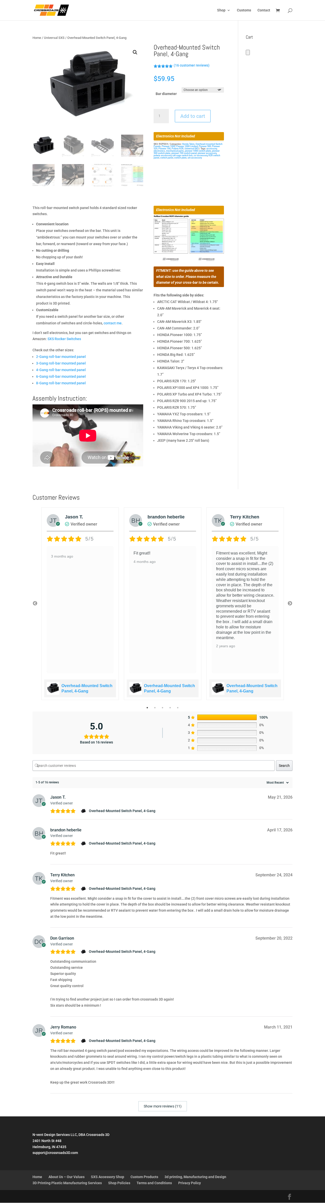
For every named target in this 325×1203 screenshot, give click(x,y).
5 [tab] (177, 707)
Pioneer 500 (205, 146)
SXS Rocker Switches (64, 339)
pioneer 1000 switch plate (198, 151)
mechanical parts (175, 151)
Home (36, 38)
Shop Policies (119, 1183)
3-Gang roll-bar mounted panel (61, 363)
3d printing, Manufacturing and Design (195, 1177)
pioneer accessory (207, 153)
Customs (244, 10)
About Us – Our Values (66, 1177)
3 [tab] (162, 707)
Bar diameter (166, 94)
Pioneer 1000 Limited (187, 146)
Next (289, 603)
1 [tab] (147, 707)
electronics (159, 151)
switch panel (166, 157)
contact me (113, 323)
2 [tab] (154, 707)
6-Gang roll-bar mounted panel (61, 376)
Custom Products (144, 1177)
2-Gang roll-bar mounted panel (61, 357)
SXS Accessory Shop (107, 1177)
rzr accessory (200, 155)
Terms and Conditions (154, 1183)
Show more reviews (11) (163, 1106)
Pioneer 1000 (168, 146)
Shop (221, 10)
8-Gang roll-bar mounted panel (61, 383)
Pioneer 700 (164, 148)
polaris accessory (162, 155)
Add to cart (192, 116)
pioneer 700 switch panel (184, 153)
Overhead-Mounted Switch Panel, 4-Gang (122, 811)
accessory (211, 148)
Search (284, 766)
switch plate (180, 157)
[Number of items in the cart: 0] (248, 52)
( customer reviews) (191, 65)
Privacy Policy (189, 1183)
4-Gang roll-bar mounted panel (61, 370)
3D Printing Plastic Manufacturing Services (67, 1183)
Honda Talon (188, 144)
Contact (263, 10)
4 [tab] (170, 707)
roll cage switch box (182, 155)
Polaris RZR (178, 148)
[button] (135, 52)
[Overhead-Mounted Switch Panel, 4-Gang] (84, 811)
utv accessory (195, 157)
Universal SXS (54, 38)
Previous (35, 603)
